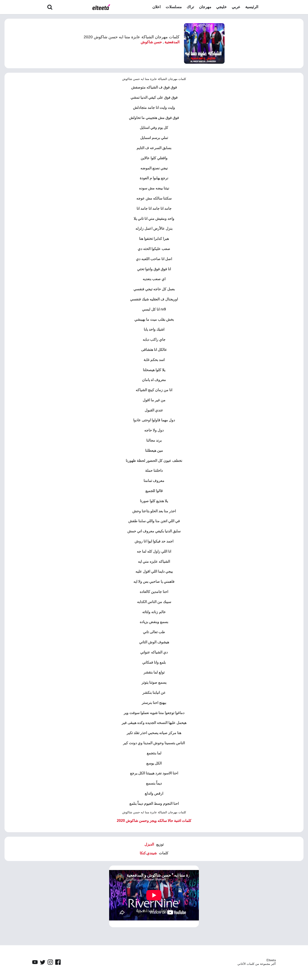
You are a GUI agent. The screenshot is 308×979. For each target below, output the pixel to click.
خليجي (221, 7)
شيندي (152, 853)
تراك (190, 7)
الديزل (149, 844)
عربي (236, 7)
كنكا (143, 853)
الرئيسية (251, 7)
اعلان (156, 7)
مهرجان (205, 7)
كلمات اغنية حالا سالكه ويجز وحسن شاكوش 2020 (154, 821)
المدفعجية (172, 42)
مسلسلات (174, 7)
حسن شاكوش (151, 42)
